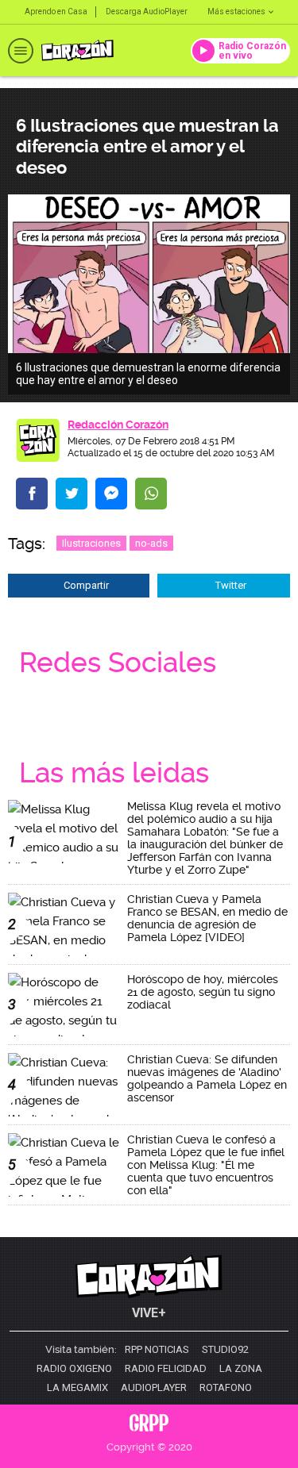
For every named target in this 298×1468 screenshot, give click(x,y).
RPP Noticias (157, 1349)
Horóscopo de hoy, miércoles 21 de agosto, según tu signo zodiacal (202, 992)
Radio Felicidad (166, 1368)
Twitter (230, 585)
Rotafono (225, 1387)
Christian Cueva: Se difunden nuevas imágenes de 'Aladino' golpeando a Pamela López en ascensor (207, 1078)
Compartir (86, 585)
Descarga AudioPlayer (147, 11)
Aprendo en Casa (56, 11)
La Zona (240, 1368)
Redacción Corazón (118, 424)
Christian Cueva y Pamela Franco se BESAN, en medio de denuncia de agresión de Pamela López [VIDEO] (207, 918)
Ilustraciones (91, 543)
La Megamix (77, 1387)
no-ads (151, 543)
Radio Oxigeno (74, 1368)
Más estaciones (236, 11)
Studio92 (225, 1349)
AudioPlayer (154, 1387)
